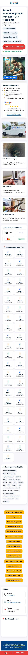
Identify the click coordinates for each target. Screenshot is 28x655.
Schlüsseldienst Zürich (14, 580)
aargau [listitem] (18, 479)
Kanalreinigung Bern (14, 517)
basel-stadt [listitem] (17, 488)
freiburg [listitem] (20, 482)
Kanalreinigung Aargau (14, 526)
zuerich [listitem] (14, 485)
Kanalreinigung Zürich (14, 531)
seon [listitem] (4, 488)
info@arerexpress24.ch (14, 602)
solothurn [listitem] (11, 479)
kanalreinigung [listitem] (9, 474)
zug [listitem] (20, 485)
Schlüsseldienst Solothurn (14, 561)
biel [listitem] (4, 485)
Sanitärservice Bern (14, 541)
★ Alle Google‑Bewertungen (14, 114)
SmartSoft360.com (18, 647)
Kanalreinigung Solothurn (14, 512)
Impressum (14, 645)
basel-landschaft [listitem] (7, 490)
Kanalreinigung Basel (14, 522)
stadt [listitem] (17, 498)
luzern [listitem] (5, 482)
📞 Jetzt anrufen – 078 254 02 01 (14, 47)
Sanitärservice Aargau (14, 551)
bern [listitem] (10, 482)
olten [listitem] (9, 485)
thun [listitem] (15, 482)
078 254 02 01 (11, 595)
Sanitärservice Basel (14, 546)
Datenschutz (21, 645)
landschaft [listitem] (6, 501)
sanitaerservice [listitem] (8, 477)
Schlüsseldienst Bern (14, 566)
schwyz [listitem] (10, 488)
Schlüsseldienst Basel (14, 571)
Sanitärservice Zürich (14, 556)
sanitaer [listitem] (18, 477)
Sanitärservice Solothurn (14, 537)
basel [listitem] (5, 480)
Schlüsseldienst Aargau (14, 575)
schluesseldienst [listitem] (9, 470)
